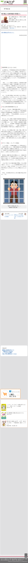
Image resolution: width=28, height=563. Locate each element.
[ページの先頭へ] (26, 555)
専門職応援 (7, 9)
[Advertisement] (14, 51)
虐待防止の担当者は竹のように (8, 350)
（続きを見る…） (12, 28)
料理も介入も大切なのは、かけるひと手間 (18, 216)
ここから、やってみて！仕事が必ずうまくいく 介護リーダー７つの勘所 (16, 406)
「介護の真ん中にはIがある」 (8, 351)
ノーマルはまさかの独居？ (7, 352)
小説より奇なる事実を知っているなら (9, 353)
